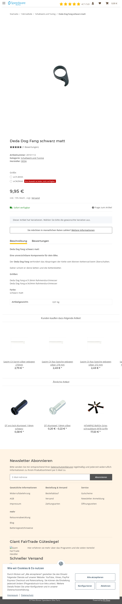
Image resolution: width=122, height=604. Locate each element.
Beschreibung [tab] (18, 241)
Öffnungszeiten (89, 503)
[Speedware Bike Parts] (17, 3)
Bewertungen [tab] (40, 241)
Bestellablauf (52, 493)
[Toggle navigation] (3, 2)
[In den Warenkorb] (12, 23)
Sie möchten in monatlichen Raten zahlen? (61, 230)
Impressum (15, 503)
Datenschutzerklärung (62, 467)
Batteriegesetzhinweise (21, 528)
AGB (12, 498)
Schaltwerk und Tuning (32, 158)
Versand (36, 198)
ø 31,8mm (18, 176)
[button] (92, 3)
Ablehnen (106, 586)
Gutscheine (87, 493)
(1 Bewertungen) (30, 147)
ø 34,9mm (34, 181)
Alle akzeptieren (95, 577)
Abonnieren (101, 477)
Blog (12, 522)
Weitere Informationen (83, 230)
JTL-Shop (106, 600)
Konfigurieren (85, 586)
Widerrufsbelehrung (20, 493)
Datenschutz (27, 595)
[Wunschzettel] (99, 3)
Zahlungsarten (53, 503)
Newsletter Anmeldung (92, 498)
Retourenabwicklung (20, 517)
